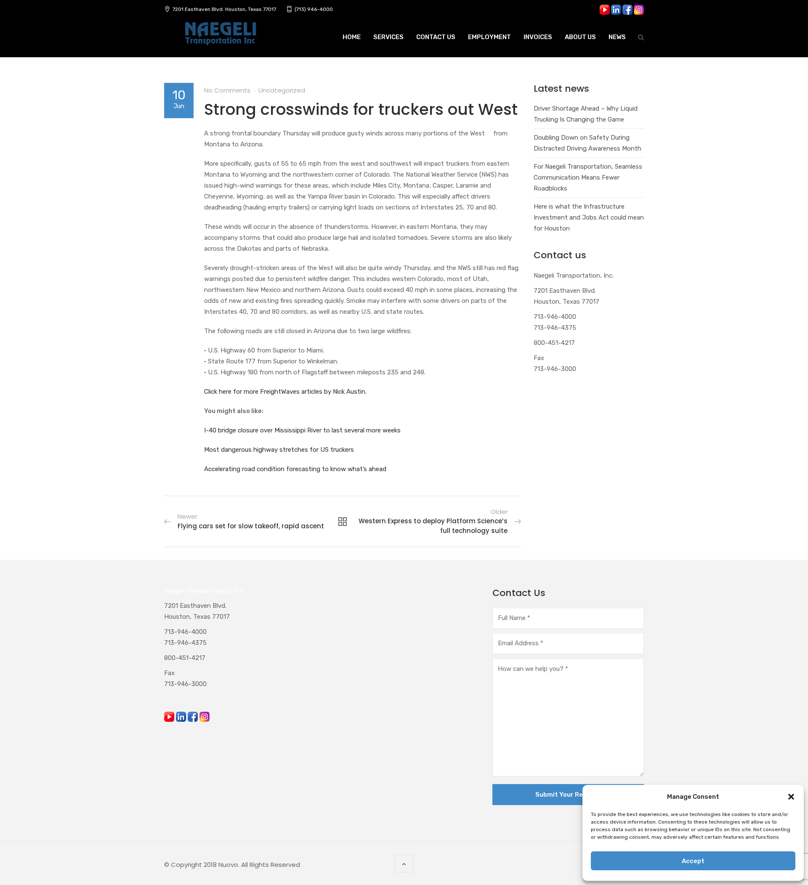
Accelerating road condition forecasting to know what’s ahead (295, 469)
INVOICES (538, 37)
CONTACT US (435, 37)
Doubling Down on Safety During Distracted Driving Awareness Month (587, 143)
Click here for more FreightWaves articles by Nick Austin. (285, 391)
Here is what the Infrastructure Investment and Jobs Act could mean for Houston (589, 217)
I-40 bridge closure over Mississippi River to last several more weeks (302, 430)
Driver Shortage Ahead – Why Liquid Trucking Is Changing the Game (586, 114)
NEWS (617, 37)
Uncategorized (281, 90)
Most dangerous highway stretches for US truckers (279, 449)
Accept (693, 861)
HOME (352, 37)
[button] (791, 796)
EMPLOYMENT (489, 37)
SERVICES (388, 37)
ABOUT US (580, 37)
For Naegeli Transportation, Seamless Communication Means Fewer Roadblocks (588, 177)
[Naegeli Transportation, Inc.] (220, 38)
